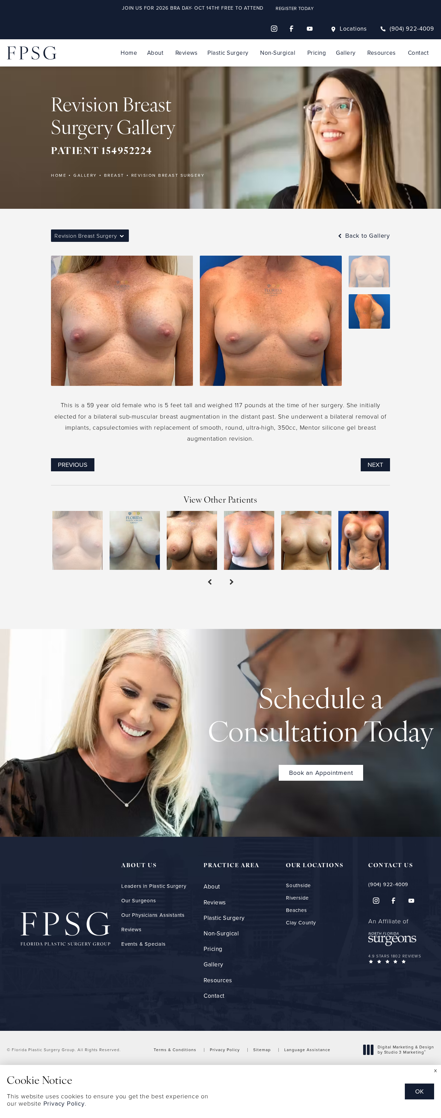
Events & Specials (143, 944)
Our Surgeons (138, 900)
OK (419, 1091)
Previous (73, 464)
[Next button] (231, 582)
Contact (418, 53)
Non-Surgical (277, 53)
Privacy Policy (225, 1050)
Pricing (316, 53)
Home (129, 53)
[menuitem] (274, 28)
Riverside (297, 898)
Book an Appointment (321, 772)
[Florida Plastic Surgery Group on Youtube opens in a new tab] (310, 28)
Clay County (301, 922)
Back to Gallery (366, 236)
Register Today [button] (295, 8)
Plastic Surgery (227, 53)
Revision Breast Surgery (168, 175)
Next (375, 464)
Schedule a (321, 718)
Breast (114, 175)
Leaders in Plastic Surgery (153, 886)
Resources (381, 53)
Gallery (346, 53)
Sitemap (262, 1050)
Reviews (186, 53)
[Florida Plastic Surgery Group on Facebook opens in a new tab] (292, 28)
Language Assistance (307, 1050)
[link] (407, 28)
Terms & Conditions (175, 1050)
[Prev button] (209, 582)
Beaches (296, 910)
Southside (298, 885)
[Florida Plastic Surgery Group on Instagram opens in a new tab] (274, 28)
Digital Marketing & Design (405, 1050)
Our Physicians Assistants (153, 915)
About (155, 53)
